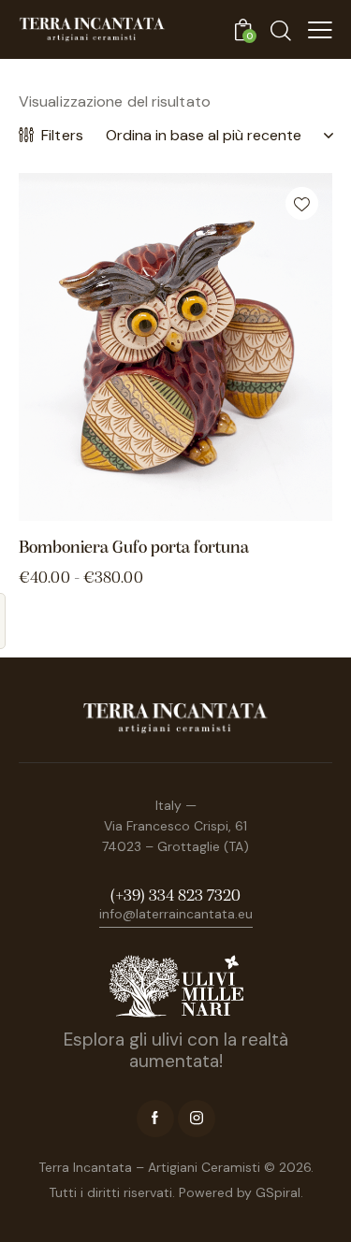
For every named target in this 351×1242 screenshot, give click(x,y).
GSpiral (278, 1192)
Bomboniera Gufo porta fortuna (134, 548)
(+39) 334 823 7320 (175, 896)
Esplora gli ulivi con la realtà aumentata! (176, 1050)
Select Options (255, 506)
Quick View (97, 506)
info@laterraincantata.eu (176, 913)
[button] (301, 203)
